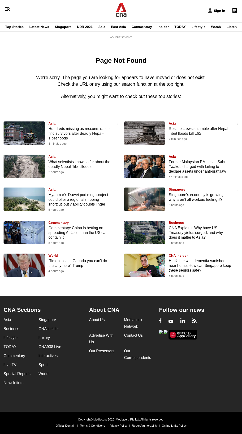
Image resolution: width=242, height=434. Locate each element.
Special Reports (17, 374)
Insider (163, 27)
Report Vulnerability (144, 425)
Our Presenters (101, 351)
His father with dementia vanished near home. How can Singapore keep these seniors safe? (200, 265)
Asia (101, 27)
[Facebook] (160, 321)
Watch (216, 27)
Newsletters (13, 383)
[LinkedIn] (182, 321)
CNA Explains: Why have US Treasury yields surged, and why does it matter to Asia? (196, 232)
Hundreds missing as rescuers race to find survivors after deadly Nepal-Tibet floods (80, 133)
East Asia (118, 27)
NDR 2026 (85, 27)
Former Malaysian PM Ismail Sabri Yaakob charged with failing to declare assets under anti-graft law (197, 166)
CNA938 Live (50, 347)
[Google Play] (161, 334)
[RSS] (194, 321)
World (53, 255)
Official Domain (65, 425)
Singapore (63, 27)
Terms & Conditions (92, 425)
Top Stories (14, 27)
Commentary (142, 27)
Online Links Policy (174, 425)
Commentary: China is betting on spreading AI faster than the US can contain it (78, 232)
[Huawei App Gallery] (183, 335)
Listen (232, 27)
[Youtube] (171, 321)
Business (176, 222)
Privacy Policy (118, 425)
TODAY (180, 27)
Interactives (48, 356)
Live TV (10, 365)
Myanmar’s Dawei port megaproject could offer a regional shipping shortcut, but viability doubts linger (78, 199)
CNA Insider (178, 255)
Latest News (39, 27)
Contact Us (133, 335)
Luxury (44, 338)
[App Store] (166, 334)
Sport (43, 365)
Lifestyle (198, 27)
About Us (97, 320)
